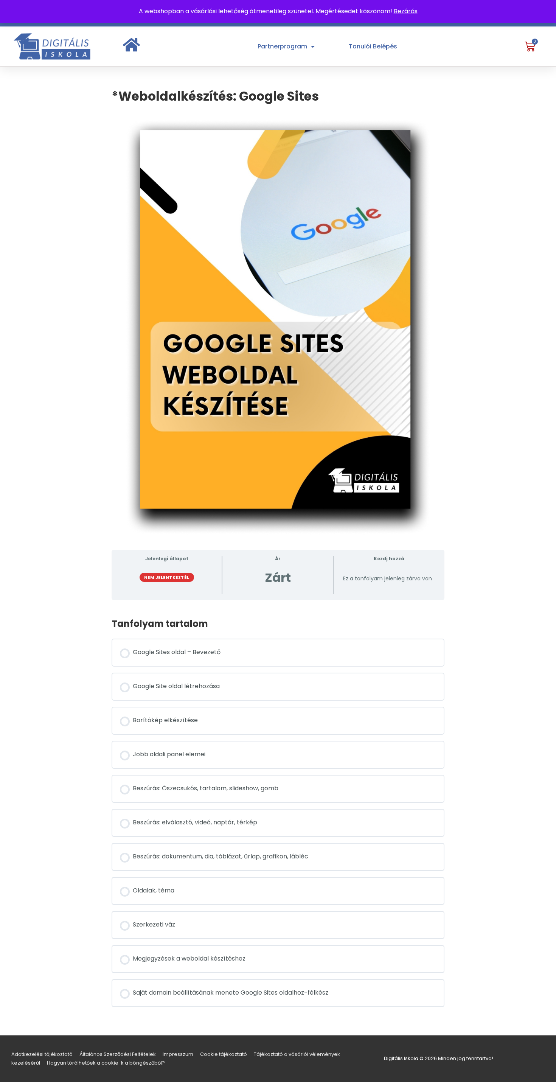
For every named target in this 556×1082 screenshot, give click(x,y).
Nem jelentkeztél (166, 577)
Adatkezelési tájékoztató (42, 1054)
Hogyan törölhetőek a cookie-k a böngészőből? (106, 1062)
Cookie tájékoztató (223, 1054)
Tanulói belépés (373, 46)
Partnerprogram (282, 46)
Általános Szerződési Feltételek (117, 1054)
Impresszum (178, 1054)
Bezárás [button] (406, 11)
